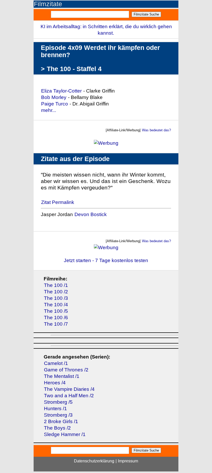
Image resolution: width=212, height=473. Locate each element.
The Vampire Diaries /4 (69, 389)
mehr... (48, 110)
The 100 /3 (56, 298)
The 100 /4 (56, 304)
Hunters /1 (55, 408)
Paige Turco (54, 103)
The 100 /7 (56, 324)
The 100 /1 (56, 285)
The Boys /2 (57, 428)
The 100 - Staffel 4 (74, 68)
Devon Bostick (90, 214)
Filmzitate (48, 4)
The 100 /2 (56, 291)
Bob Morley (53, 97)
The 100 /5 (56, 311)
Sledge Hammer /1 (65, 434)
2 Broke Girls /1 (61, 421)
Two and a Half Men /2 (69, 395)
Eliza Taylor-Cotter (61, 91)
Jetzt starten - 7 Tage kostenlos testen (106, 260)
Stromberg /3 (58, 415)
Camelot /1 (56, 363)
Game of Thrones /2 (66, 369)
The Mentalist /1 (61, 376)
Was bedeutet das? (156, 130)
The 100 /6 (56, 317)
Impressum (128, 461)
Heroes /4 (55, 382)
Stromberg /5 (58, 402)
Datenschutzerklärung (94, 461)
